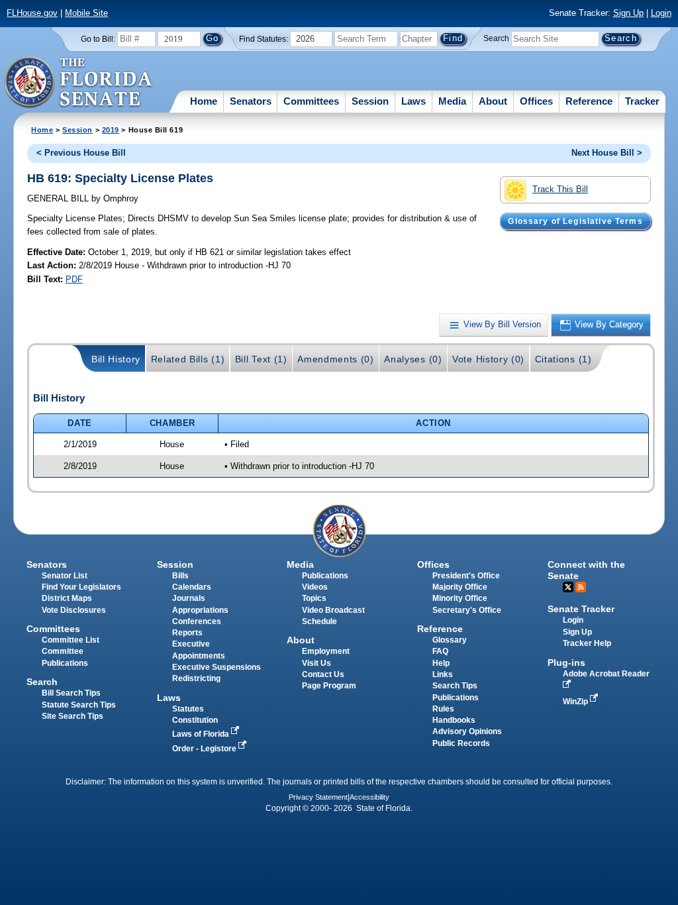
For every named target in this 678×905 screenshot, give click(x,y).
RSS (580, 587)
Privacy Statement (318, 797)
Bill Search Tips (71, 693)
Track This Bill (560, 189)
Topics (314, 598)
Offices (536, 101)
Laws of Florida (201, 734)
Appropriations (200, 610)
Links (442, 674)
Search (496, 38)
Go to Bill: (98, 39)
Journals (188, 598)
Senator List (64, 576)
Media (452, 101)
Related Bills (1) (188, 359)
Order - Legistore (205, 749)
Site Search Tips (72, 716)
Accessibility (369, 797)
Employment (326, 651)
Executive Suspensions (216, 667)
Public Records (461, 743)
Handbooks (453, 720)
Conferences (196, 621)
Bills (180, 576)
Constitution (195, 720)
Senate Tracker (581, 609)
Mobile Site (86, 13)
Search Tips (454, 686)
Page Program (329, 686)
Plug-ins (566, 662)
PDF (74, 279)
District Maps (67, 598)
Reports (187, 633)
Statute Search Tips (79, 705)
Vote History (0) (488, 359)
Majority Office (459, 587)
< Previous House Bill (81, 153)
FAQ (440, 651)
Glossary (449, 640)
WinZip (576, 702)
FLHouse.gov (32, 13)
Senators (250, 101)
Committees (311, 101)
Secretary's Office (466, 610)
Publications (325, 576)
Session (370, 101)
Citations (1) (563, 359)
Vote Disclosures (74, 610)
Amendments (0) (335, 359)
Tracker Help (587, 643)
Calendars (191, 587)
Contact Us (323, 674)
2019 (110, 130)
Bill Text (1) (261, 359)
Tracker (642, 101)
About (493, 101)
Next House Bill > (606, 153)
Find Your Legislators (81, 587)
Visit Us (316, 663)
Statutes (188, 709)
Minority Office (459, 598)
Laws (413, 101)
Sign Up (628, 13)
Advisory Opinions (467, 731)
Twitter (568, 587)
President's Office (466, 576)
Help (441, 663)
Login (661, 13)
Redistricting (196, 678)
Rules (443, 709)
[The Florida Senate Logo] (79, 83)
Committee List (70, 640)
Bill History (115, 359)
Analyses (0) (413, 359)
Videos (315, 587)
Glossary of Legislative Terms (575, 221)
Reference (588, 101)
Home (203, 101)
